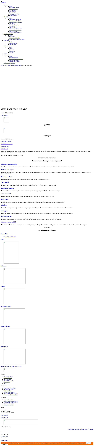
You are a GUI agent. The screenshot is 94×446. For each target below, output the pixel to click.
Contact (70, 429)
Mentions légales (76, 429)
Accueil (2, 65)
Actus (5, 383)
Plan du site (90, 429)
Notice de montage (5, 146)
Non (90, 443)
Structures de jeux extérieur (10, 388)
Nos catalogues (7, 379)
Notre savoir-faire (8, 378)
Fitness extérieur (7, 390)
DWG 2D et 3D (4, 149)
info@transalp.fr (4, 415)
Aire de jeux (8, 65)
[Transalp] (3, 2)
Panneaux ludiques (16, 65)
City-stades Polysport (8, 389)
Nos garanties (7, 382)
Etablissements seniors (9, 403)
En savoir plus (4, 444)
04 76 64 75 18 (4, 417)
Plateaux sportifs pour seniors (10, 394)
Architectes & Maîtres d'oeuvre (11, 401)
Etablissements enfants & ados (11, 402)
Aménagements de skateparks (10, 393)
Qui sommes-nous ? (8, 376)
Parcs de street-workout (9, 392)
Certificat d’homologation (6, 144)
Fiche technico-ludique (6, 141)
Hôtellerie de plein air (9, 405)
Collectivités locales (8, 399)
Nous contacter (4, 440)
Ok (87, 443)
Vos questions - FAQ (8, 380)
